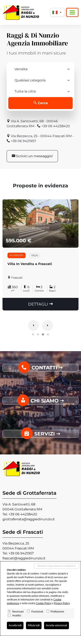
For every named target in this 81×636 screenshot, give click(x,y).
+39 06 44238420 (55, 126)
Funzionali (37, 611)
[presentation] (33, 325)
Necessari (18, 611)
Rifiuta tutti (34, 625)
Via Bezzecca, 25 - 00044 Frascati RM (41, 136)
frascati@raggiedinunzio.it (23, 558)
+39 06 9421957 (23, 141)
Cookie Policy (43, 603)
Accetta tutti (15, 625)
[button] (33, 334)
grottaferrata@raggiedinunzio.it (28, 519)
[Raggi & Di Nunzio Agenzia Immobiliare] (20, 12)
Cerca (42, 103)
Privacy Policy (62, 603)
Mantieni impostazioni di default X (57, 566)
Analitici (16, 615)
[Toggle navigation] (72, 12)
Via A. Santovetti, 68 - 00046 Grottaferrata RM (32, 123)
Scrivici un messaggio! (34, 156)
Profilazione (57, 611)
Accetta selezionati (56, 625)
